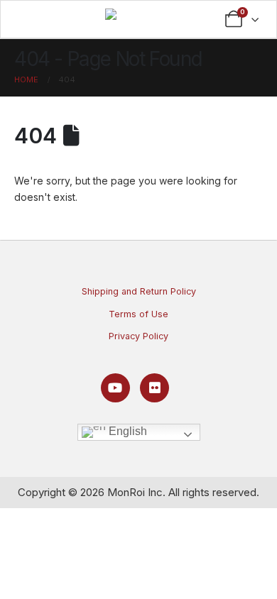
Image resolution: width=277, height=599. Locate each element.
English (126, 431)
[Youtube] (115, 387)
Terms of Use (138, 314)
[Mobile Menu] (34, 19)
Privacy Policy (138, 336)
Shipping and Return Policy (139, 291)
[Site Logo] (135, 18)
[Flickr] (154, 387)
